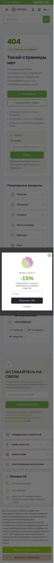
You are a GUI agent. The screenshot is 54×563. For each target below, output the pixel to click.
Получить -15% (26, 300)
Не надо (26, 306)
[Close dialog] (48, 255)
